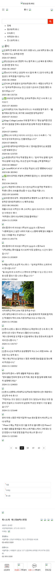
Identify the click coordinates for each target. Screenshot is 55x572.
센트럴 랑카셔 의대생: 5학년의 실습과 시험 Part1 (23, 246)
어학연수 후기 (13, 36)
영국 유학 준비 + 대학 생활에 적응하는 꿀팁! (20, 373)
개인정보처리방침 (19, 519)
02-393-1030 (7, 556)
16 (16, 448)
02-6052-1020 (7, 542)
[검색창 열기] (50, 9)
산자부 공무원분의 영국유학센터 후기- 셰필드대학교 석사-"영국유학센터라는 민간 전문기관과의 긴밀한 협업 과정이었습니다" (27, 87)
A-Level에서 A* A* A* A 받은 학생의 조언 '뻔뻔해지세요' (28, 168)
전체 (9, 25)
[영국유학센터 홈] (27, 3)
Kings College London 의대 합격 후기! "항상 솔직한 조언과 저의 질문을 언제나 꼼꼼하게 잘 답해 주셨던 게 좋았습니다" (27, 124)
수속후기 (11, 33)
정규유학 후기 (13, 29)
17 (22, 448)
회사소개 (6, 519)
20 (39, 448)
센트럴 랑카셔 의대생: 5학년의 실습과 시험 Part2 (23, 227)
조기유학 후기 (13, 40)
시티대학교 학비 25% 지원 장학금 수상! (18, 310)
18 (28, 448)
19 (33, 448)
